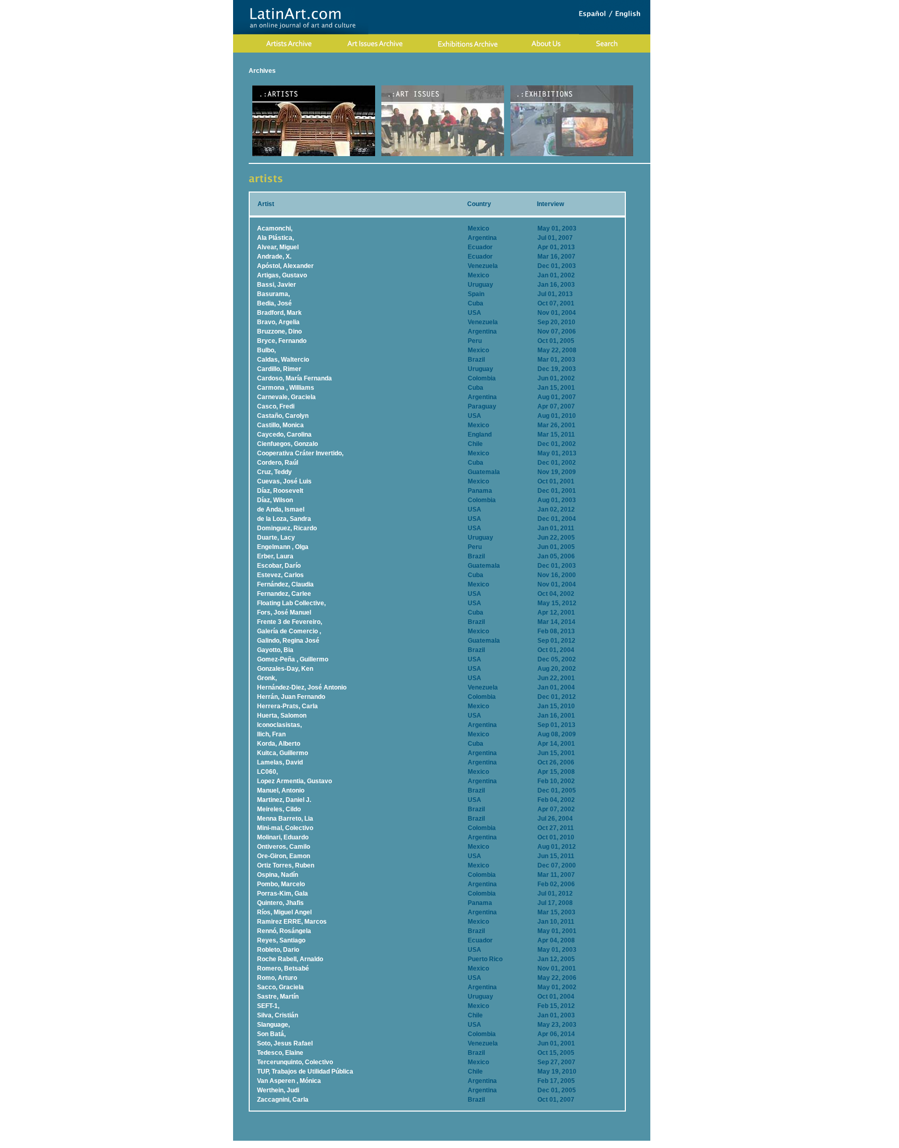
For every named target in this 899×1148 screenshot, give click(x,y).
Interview (550, 204)
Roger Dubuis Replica (427, 1144)
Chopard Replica (368, 1144)
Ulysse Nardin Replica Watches (295, 1144)
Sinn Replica (479, 1144)
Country (479, 204)
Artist (266, 204)
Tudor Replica (519, 1144)
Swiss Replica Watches (576, 1144)
